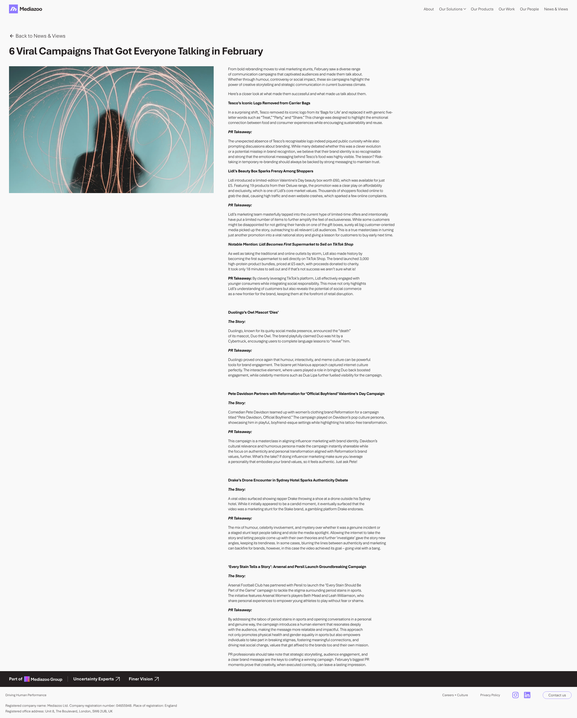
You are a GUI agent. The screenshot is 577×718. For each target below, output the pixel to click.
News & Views (556, 8)
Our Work (507, 8)
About (429, 8)
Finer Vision (141, 679)
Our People (529, 8)
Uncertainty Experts (93, 679)
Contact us (557, 695)
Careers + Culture (455, 695)
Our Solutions (451, 8)
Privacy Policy (490, 695)
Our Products (482, 8)
